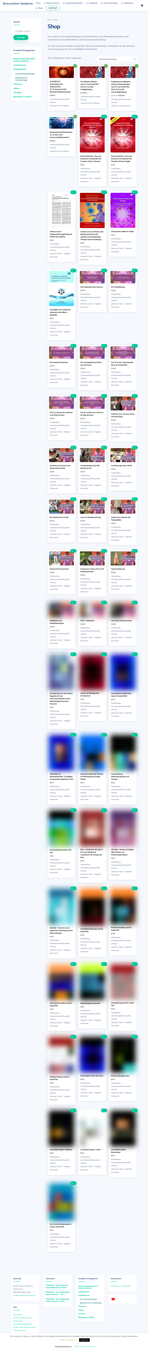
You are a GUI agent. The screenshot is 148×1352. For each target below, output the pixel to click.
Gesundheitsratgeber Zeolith (90, 1150)
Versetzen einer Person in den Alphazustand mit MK (60, 467)
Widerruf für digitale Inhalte (24, 1327)
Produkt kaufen (136, 66)
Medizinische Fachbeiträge (21, 79)
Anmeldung (75, 66)
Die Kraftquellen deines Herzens (91, 287)
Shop (40, 8)
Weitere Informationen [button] (68, 1340)
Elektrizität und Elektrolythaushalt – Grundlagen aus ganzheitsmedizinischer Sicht (61, 776)
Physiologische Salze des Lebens (91, 1076)
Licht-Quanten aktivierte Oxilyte (122, 231)
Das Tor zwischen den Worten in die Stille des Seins (91, 413)
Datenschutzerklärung (22, 1318)
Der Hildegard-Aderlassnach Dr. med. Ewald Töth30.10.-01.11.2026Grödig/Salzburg (89, 85)
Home (38, 3)
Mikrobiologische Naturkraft (90, 1003)
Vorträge (17, 92)
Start (50, 20)
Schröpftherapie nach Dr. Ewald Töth (122, 1004)
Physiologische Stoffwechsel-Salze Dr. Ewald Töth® (121, 694)
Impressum (17, 1315)
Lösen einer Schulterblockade (121, 621)
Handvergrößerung (118, 569)
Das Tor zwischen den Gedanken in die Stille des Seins (61, 413)
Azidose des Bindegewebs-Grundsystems (89, 694)
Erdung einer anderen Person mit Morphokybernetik (92, 570)
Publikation (128, 3)
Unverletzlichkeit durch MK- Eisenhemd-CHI (90, 467)
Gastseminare (19, 65)
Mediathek (93, 3)
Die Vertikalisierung (118, 287)
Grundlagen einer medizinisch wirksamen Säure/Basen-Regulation (60, 312)
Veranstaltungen (110, 3)
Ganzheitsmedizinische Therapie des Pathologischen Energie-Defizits (91, 776)
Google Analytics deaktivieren (84, 1346)
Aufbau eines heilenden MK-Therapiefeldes (121, 518)
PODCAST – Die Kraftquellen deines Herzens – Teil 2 (57, 1300)
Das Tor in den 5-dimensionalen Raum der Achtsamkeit (122, 363)
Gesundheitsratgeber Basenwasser (118, 1151)
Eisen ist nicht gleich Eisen (120, 1076)
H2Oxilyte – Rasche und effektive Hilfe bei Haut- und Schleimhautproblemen (122, 852)
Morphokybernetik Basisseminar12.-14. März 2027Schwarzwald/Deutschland (61, 134)
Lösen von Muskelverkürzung (90, 517)
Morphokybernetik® (74, 3)
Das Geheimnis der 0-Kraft (59, 517)
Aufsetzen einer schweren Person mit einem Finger (123, 415)
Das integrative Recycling (58, 362)
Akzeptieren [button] (84, 1340)
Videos (16, 88)
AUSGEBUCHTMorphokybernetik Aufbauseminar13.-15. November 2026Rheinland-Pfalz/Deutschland (60, 86)
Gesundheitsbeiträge (25, 74)
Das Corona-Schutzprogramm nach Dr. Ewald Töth (60, 1225)
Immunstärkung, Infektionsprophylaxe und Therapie (120, 776)
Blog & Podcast (52, 3)
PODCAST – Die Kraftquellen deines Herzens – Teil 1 (57, 1293)
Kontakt (53, 8)
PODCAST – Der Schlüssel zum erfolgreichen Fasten (57, 1286)
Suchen (21, 37)
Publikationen (19, 69)
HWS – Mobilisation (87, 621)
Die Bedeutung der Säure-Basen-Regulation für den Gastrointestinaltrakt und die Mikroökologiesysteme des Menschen (61, 698)
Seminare (17, 84)
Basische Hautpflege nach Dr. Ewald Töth (121, 928)
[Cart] (142, 5)
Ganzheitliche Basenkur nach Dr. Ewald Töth (91, 930)
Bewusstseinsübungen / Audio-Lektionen (24, 60)
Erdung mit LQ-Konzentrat (59, 569)
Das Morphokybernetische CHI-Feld (61, 851)
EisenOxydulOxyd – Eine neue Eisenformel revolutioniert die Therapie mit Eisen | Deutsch (90, 158)
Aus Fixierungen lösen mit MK (121, 466)
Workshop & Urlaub (22, 97)
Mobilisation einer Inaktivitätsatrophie (57, 622)
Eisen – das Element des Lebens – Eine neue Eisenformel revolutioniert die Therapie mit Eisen (91, 853)
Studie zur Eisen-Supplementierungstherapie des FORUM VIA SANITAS (61, 234)
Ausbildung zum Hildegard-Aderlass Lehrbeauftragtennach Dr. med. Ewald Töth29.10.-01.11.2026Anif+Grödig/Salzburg (120, 87)
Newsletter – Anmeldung (121, 1286)
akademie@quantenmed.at (24, 1295)
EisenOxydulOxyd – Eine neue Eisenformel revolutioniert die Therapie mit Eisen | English (121, 158)
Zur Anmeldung (106, 66)
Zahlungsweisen (19, 1330)
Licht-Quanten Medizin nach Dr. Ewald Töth (61, 1004)
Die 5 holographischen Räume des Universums (91, 363)
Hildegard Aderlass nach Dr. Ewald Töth (59, 1078)
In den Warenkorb (104, 117)
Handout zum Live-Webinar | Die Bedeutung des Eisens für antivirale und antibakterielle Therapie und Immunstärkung (91, 236)
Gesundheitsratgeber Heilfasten (61, 1150)
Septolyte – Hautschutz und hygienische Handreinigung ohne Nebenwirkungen (61, 930)
